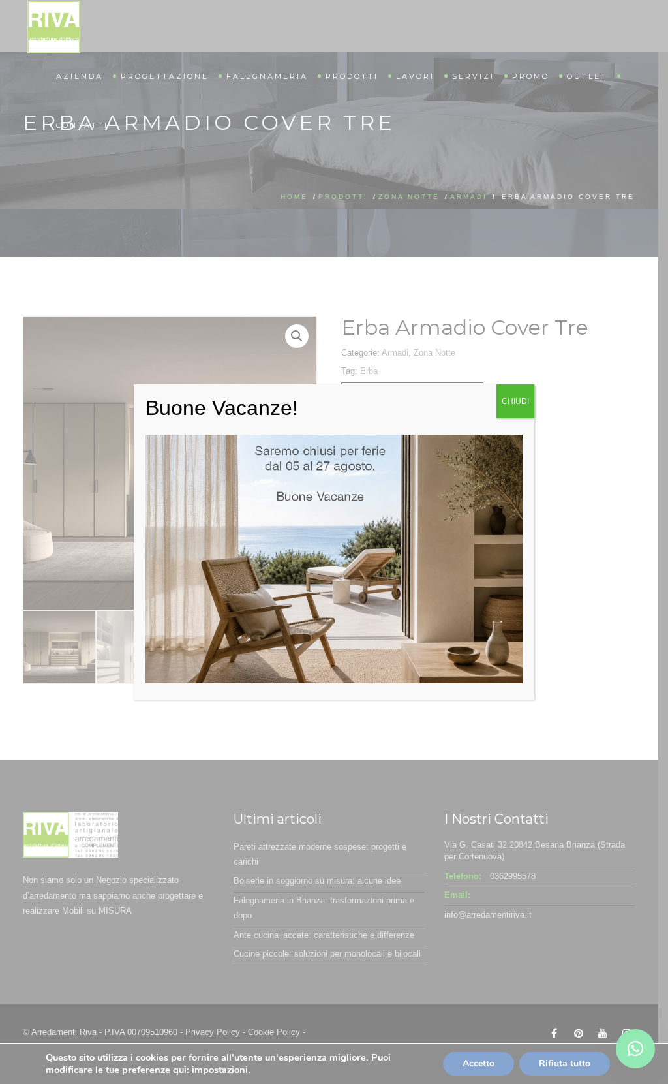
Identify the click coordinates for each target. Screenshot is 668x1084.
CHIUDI (515, 401)
